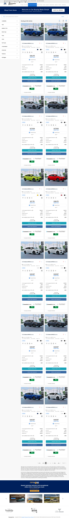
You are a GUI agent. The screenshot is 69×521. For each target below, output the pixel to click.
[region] (32, 69)
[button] (21, 5)
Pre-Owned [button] (26, 4)
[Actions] (42, 43)
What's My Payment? (32, 80)
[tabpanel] (17, 498)
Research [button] (56, 4)
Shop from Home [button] (39, 4)
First (39, 463)
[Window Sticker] (42, 52)
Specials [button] (47, 4)
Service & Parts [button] (52, 4)
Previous (6, 498)
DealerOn (23, 517)
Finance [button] (44, 4)
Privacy (29, 517)
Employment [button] (64, 4)
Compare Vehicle (27, 92)
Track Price (33, 59)
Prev (43, 463)
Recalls (32, 517)
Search (63, 16)
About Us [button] (59, 4)
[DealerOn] (11, 517)
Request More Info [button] (32, 77)
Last (59, 463)
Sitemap (26, 517)
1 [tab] (33, 504)
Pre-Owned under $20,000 (32, 4)
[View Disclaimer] (32, 52)
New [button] (22, 4)
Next (55, 463)
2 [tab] (35, 504)
